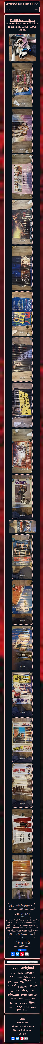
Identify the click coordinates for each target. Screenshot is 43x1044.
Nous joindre (22, 1022)
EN (20, 1034)
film (32, 1002)
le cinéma (27, 999)
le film (13, 973)
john (19, 1010)
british (25, 1010)
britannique (29, 994)
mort (12, 991)
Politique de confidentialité (22, 1026)
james (23, 1002)
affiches (13, 998)
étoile (12, 976)
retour (10, 1007)
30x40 (33, 986)
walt (35, 982)
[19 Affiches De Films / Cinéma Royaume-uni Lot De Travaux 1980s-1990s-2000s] (22, 48)
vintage (18, 1006)
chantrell (16, 982)
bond (21, 999)
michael (20, 977)
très (32, 990)
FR (24, 1034)
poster (29, 972)
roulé (26, 1007)
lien (33, 999)
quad (11, 986)
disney (25, 990)
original (27, 968)
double (33, 1007)
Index (22, 1018)
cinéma (13, 994)
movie (15, 968)
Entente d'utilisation (22, 1030)
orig (33, 977)
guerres (22, 986)
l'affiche (27, 977)
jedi (9, 982)
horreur (14, 1003)
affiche (25, 981)
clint (17, 990)
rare (20, 972)
